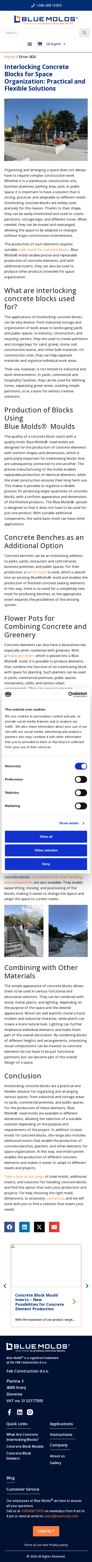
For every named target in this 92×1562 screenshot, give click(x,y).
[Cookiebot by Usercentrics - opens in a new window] (68, 694)
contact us (55, 1198)
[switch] (81, 779)
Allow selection (46, 850)
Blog (10, 1477)
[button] (29, 43)
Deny (46, 864)
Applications (61, 1423)
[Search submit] (84, 32)
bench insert (36, 572)
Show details (69, 823)
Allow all (46, 836)
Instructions (61, 1434)
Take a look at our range (24, 1176)
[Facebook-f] (9, 1412)
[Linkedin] (20, 1412)
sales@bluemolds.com (61, 1516)
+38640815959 (32, 1511)
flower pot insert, (21, 655)
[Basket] (39, 43)
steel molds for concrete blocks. (44, 249)
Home (9, 56)
